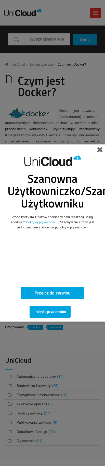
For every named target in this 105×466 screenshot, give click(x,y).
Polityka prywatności (50, 312)
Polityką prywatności (41, 222)
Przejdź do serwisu (52, 293)
